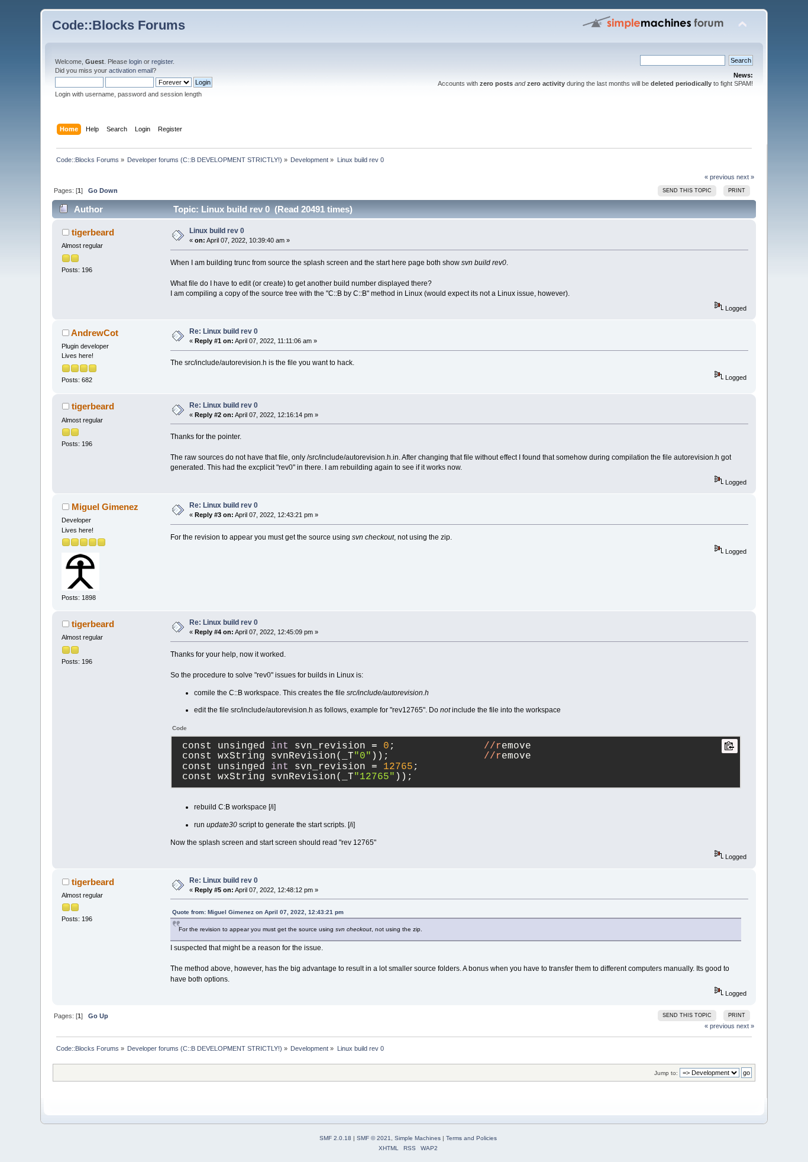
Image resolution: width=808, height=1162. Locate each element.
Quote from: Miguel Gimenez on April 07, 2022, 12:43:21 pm (258, 912)
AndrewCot (94, 333)
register (162, 61)
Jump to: (666, 1073)
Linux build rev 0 (216, 231)
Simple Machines (418, 1138)
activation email (131, 70)
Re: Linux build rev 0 (223, 331)
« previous (719, 176)
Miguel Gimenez (105, 507)
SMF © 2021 (374, 1138)
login (135, 61)
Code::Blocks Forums (118, 25)
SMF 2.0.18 (335, 1138)
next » (745, 176)
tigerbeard (93, 232)
